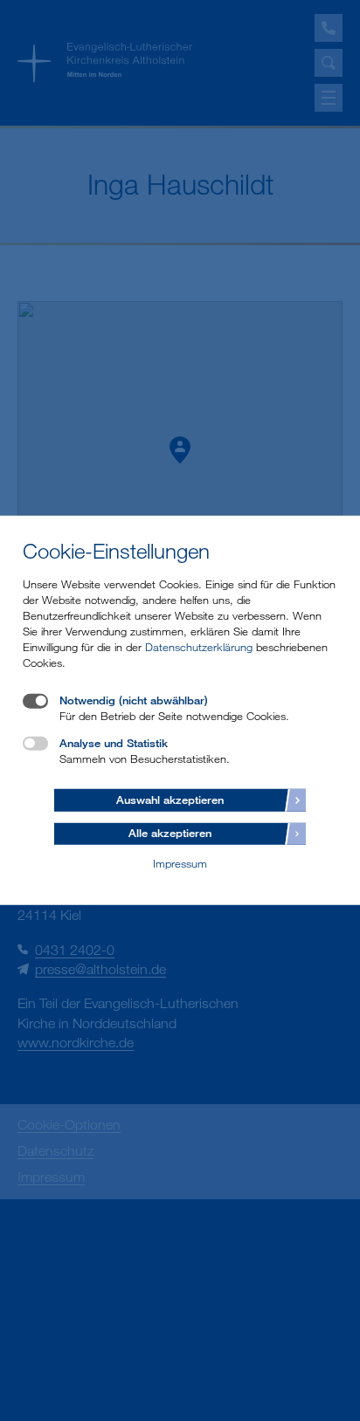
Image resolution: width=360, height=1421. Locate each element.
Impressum (180, 863)
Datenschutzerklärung (199, 647)
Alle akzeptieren (169, 833)
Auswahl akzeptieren (170, 799)
